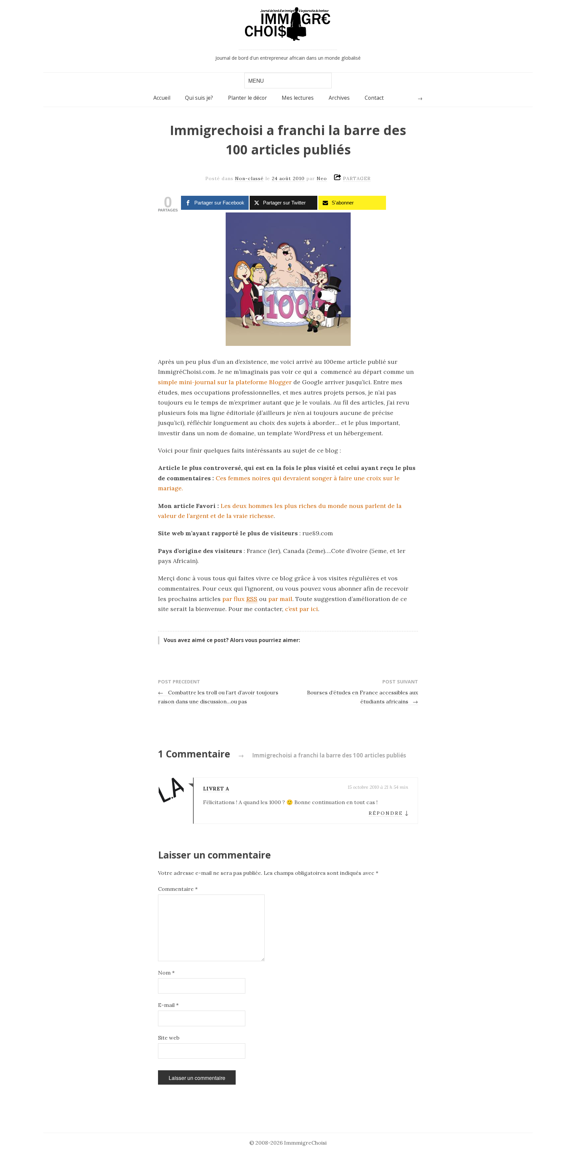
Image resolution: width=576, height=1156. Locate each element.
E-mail (168, 1005)
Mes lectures (298, 97)
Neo (322, 178)
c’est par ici (301, 609)
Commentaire (178, 889)
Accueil (161, 97)
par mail (280, 599)
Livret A (216, 788)
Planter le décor (247, 97)
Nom (166, 972)
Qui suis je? (199, 97)
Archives (339, 97)
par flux (239, 599)
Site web (168, 1037)
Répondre (386, 813)
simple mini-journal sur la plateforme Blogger (225, 382)
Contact (374, 97)
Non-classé (249, 178)
